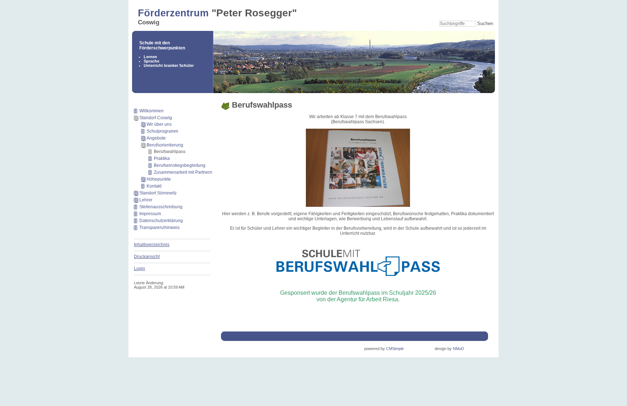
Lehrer (145, 199)
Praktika (162, 158)
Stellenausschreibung (161, 206)
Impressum (150, 213)
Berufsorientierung (165, 145)
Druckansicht (147, 256)
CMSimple (395, 348)
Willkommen (151, 110)
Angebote (156, 138)
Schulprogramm (162, 131)
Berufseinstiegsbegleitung (179, 165)
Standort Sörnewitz (158, 193)
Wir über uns (159, 124)
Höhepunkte (159, 179)
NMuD (458, 348)
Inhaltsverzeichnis (151, 244)
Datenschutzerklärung (161, 220)
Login (139, 268)
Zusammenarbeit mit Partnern (183, 172)
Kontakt (154, 186)
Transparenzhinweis (159, 227)
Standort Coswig (155, 117)
